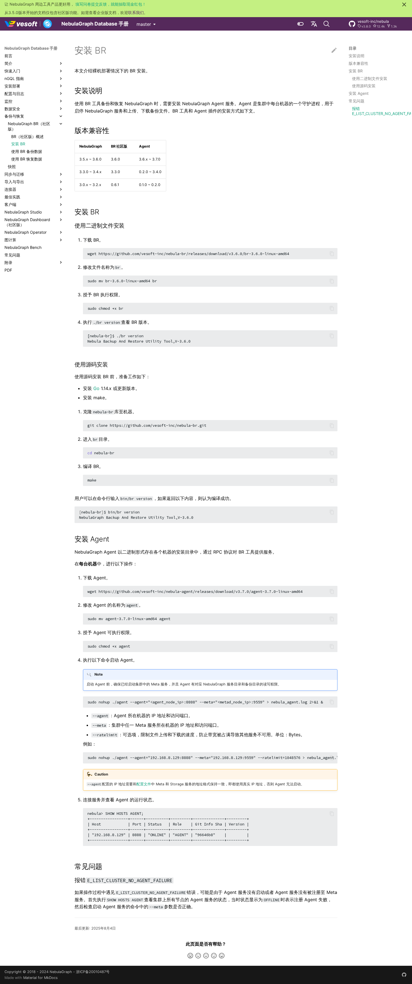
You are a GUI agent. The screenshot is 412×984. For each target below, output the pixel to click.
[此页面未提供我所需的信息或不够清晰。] (190, 955)
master (143, 24)
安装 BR (356, 70)
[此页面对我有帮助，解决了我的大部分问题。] (213, 955)
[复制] (331, 253)
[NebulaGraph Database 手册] (28, 23)
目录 (353, 48)
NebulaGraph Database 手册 (30, 48)
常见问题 (356, 100)
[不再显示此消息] (404, 4)
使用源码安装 (364, 85)
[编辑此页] (334, 50)
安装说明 (356, 55)
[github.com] (404, 974)
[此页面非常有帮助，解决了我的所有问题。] (221, 955)
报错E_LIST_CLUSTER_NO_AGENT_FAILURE (380, 111)
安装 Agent (359, 93)
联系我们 (136, 12)
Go (96, 388)
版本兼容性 (358, 63)
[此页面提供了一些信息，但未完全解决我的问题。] (198, 955)
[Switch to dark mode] (300, 23)
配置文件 (143, 784)
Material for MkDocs (40, 978)
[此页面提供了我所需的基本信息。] (206, 955)
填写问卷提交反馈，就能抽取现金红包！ (110, 4)
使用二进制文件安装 (369, 78)
